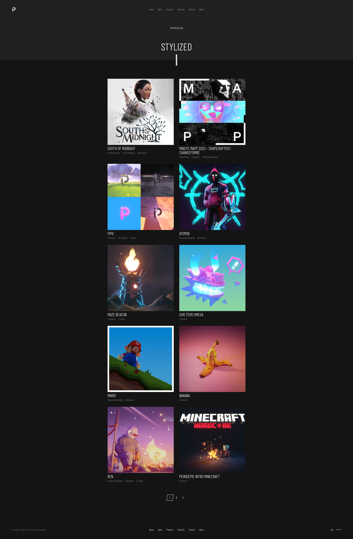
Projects (169, 9)
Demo (160, 9)
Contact (192, 9)
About (201, 9)
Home (151, 9)
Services (181, 9)
